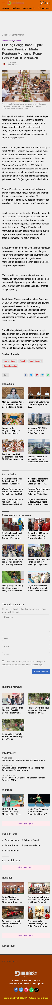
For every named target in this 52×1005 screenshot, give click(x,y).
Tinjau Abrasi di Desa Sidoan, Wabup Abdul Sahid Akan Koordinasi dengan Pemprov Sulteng (38, 502)
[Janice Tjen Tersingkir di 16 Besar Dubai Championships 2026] (39, 800)
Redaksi (16, 981)
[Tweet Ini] (31, 375)
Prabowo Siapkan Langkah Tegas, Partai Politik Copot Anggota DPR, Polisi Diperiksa (38, 924)
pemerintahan (9, 361)
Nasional (17, 41)
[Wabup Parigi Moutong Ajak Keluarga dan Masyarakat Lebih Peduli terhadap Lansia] (13, 577)
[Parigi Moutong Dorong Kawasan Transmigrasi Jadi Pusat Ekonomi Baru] (39, 888)
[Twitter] (21, 989)
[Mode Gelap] (42, 3)
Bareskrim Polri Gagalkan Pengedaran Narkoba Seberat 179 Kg (23, 779)
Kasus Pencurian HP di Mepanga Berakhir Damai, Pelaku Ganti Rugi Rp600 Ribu (12, 710)
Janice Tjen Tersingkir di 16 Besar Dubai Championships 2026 (38, 811)
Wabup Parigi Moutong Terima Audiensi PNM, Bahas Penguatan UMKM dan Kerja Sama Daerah (13, 491)
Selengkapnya (25, 823)
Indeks (37, 981)
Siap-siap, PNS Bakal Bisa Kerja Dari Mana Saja (23, 760)
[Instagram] (26, 989)
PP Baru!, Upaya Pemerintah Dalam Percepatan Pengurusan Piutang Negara (23, 769)
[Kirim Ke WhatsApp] (48, 375)
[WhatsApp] (31, 989)
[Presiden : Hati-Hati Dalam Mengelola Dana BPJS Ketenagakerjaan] (13, 445)
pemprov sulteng (32, 845)
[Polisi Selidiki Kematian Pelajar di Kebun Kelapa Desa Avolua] (13, 725)
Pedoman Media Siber (19, 984)
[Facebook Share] (26, 375)
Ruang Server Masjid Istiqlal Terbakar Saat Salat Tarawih (11, 923)
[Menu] (4, 3)
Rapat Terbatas (10, 366)
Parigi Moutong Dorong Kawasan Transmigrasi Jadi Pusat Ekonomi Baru (38, 899)
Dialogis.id (12, 63)
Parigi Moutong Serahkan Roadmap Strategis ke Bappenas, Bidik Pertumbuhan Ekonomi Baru (12, 899)
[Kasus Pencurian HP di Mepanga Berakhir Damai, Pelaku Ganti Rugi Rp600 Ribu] (13, 699)
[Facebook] (16, 989)
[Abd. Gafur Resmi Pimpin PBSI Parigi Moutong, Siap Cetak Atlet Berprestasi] (13, 800)
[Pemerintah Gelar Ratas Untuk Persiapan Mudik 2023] (39, 393)
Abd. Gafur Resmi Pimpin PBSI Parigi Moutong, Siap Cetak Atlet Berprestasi (11, 811)
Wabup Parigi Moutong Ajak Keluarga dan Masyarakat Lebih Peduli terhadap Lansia (13, 502)
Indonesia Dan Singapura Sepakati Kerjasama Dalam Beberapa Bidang (11, 430)
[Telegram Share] (42, 375)
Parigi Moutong (12, 840)
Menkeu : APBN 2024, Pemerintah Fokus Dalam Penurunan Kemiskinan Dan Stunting (37, 430)
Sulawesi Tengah (31, 840)
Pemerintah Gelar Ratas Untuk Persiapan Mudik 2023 (38, 404)
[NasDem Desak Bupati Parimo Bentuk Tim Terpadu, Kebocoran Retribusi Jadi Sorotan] (13, 524)
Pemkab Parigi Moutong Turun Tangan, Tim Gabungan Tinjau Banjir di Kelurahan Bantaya (39, 491)
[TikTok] (36, 990)
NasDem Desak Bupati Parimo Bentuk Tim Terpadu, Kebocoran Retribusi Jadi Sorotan (12, 481)
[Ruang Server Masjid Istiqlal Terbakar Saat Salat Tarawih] (13, 912)
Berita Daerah (7, 41)
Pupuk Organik (35, 361)
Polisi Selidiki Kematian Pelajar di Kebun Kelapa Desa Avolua (13, 736)
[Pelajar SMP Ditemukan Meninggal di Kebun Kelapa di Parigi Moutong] (39, 699)
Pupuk (22, 361)
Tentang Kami (38, 984)
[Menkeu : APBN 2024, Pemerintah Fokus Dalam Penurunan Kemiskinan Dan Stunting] (39, 419)
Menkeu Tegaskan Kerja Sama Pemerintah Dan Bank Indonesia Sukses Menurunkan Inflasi (13, 404)
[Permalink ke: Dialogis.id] (4, 63)
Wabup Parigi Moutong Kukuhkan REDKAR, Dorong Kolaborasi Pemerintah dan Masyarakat (38, 481)
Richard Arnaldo (12, 851)
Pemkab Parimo (12, 845)
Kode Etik (26, 981)
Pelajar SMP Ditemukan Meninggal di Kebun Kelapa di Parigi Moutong (38, 710)
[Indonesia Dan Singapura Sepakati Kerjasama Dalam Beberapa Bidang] (13, 419)
